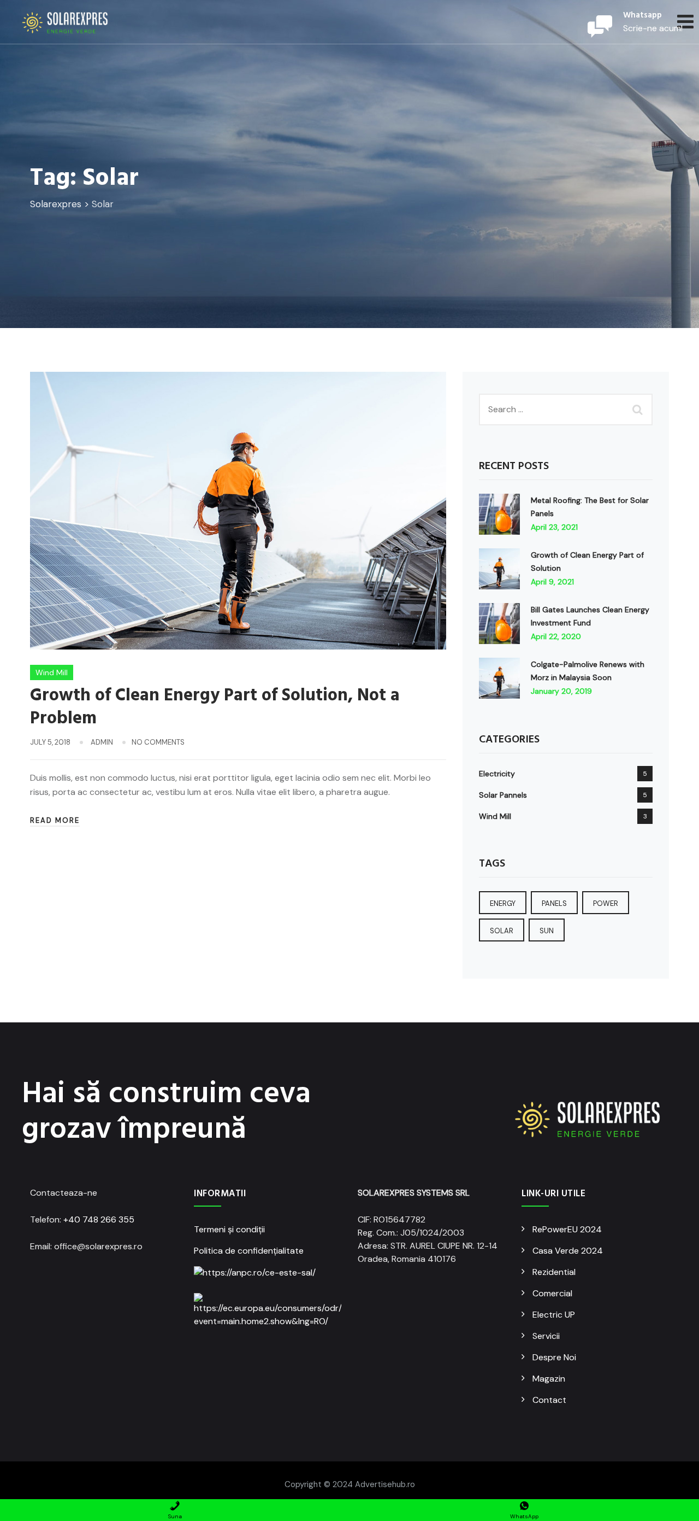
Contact (549, 1400)
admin (102, 742)
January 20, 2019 (561, 691)
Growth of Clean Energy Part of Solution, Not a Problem (215, 707)
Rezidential (554, 1272)
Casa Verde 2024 (567, 1250)
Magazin (548, 1378)
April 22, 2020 (556, 636)
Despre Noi (554, 1357)
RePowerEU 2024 (567, 1229)
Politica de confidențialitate (249, 1250)
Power (605, 903)
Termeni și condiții (229, 1229)
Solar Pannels (503, 795)
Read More (55, 820)
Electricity (497, 774)
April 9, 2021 (552, 582)
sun (547, 930)
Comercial (552, 1293)
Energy (503, 903)
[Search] (639, 409)
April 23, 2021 (554, 527)
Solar (501, 930)
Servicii (546, 1336)
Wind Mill (51, 672)
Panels (554, 903)
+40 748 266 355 (98, 1219)
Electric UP (553, 1314)
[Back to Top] (676, 1503)
